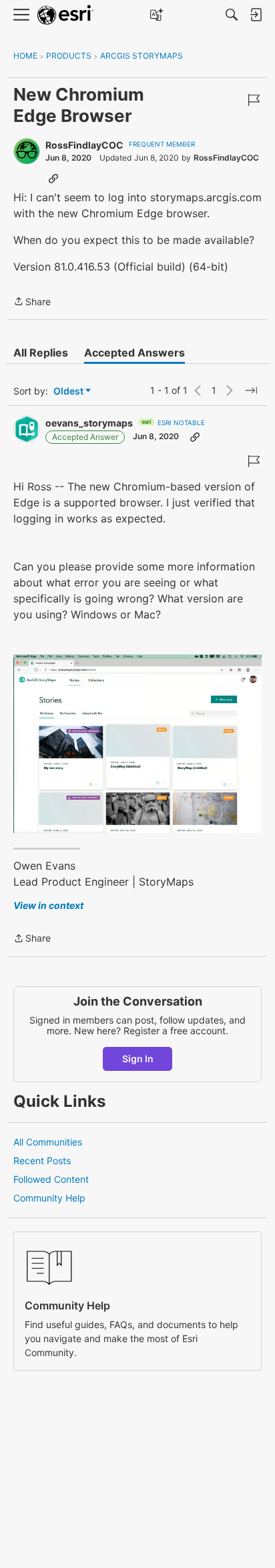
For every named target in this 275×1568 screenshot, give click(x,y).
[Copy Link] (53, 178)
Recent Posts (42, 1160)
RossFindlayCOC (84, 145)
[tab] (40, 352)
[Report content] (254, 100)
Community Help (49, 1197)
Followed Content (51, 1179)
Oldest (69, 391)
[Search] (232, 14)
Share (32, 302)
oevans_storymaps (89, 422)
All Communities (47, 1142)
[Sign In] (256, 14)
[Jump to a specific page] (251, 390)
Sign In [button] (138, 1058)
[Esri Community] (65, 15)
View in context (48, 905)
